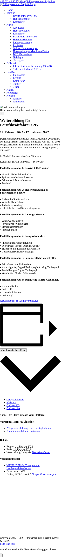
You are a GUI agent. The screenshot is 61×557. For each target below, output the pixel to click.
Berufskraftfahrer (41, 452)
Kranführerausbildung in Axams (23, 431)
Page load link (7, 543)
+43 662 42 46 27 (9, 1)
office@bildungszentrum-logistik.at (37, 1)
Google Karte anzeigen (44, 474)
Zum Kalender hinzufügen (13, 350)
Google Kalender (15, 399)
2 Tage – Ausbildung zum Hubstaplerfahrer (29, 428)
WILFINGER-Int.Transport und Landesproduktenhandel (23, 467)
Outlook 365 (13, 405)
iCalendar (11, 402)
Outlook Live (13, 408)
